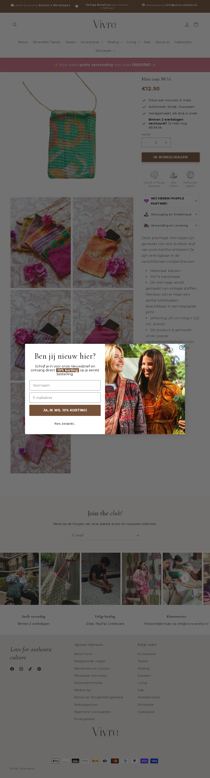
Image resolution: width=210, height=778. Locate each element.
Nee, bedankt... (65, 424)
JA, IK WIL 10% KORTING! (65, 410)
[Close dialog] (181, 347)
